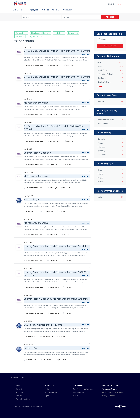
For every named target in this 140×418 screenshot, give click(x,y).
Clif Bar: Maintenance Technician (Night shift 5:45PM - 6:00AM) (57, 51)
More (99, 86)
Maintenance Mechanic (36, 102)
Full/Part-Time (34, 37)
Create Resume (78, 392)
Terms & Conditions (23, 399)
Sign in (111, 4)
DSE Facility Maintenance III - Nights (43, 324)
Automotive (20, 33)
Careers (19, 396)
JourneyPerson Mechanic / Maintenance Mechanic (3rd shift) (56, 298)
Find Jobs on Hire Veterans (83, 389)
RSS (32, 377)
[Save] (87, 47)
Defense (19, 37)
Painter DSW (30, 348)
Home (18, 385)
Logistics (58, 33)
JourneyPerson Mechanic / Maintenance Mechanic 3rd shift (55, 246)
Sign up (121, 4)
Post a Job (48, 389)
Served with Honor (36, 406)
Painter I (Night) (32, 199)
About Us (19, 392)
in (23, 377)
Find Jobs (110, 17)
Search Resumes (51, 392)
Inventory (71, 33)
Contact (19, 389)
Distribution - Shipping (39, 33)
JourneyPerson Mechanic (37, 152)
